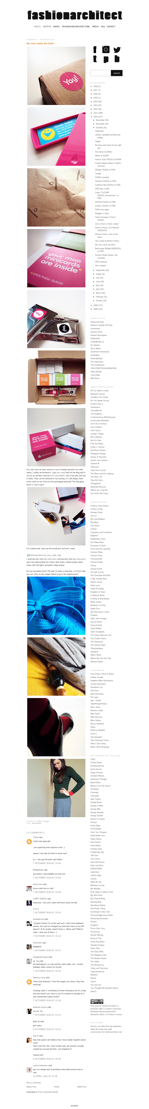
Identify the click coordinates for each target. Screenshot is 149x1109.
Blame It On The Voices (101, 786)
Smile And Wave (97, 942)
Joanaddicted (96, 410)
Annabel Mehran (97, 776)
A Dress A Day (97, 509)
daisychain (37, 884)
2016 (96, 94)
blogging (36, 823)
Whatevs (94, 975)
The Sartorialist (97, 362)
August (99, 274)
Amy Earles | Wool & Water (102, 674)
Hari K (35, 1036)
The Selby (95, 961)
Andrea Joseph (97, 677)
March (99, 293)
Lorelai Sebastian (40, 1065)
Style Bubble (96, 628)
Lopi (39, 821)
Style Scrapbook (97, 632)
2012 (96, 109)
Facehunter (95, 328)
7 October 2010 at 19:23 (47, 971)
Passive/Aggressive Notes (102, 915)
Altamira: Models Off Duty (101, 325)
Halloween (99, 131)
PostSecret (95, 932)
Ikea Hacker (96, 842)
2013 (96, 105)
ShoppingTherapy (40, 957)
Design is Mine (97, 806)
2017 (96, 90)
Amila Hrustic (96, 769)
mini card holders (57, 476)
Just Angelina (96, 414)
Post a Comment (33, 1083)
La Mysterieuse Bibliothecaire (103, 417)
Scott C (94, 734)
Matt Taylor (95, 714)
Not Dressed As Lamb (100, 612)
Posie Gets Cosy (98, 928)
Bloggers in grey (102, 213)
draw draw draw (97, 694)
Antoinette (37, 943)
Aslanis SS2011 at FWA (105, 206)
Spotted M (95, 463)
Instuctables (96, 845)
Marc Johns (95, 707)
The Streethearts (98, 365)
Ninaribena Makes (98, 905)
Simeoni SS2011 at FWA (105, 181)
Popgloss (94, 925)
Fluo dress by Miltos (103, 152)
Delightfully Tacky (98, 539)
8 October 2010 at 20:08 (47, 1059)
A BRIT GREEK (39, 899)
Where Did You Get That (101, 658)
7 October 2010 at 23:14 (47, 1015)
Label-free (95, 872)
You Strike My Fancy (99, 493)
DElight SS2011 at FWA (105, 170)
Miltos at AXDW (102, 156)
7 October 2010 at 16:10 (47, 912)
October (99, 128)
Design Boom (96, 802)
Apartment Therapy (99, 779)
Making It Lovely (97, 885)
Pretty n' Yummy (97, 447)
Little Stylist (96, 430)
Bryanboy (95, 522)
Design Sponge (97, 812)
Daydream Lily (97, 687)
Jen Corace (95, 859)
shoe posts (81, 559)
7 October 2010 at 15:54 (47, 878)
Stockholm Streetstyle (100, 352)
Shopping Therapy (98, 454)
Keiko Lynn (95, 585)
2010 (96, 117)
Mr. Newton (95, 345)
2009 (96, 305)
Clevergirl (94, 792)
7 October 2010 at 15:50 (47, 863)
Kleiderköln (95, 338)
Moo (28, 469)
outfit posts (52, 559)
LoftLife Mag (96, 875)
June (98, 281)
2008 (96, 309)
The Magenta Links (99, 955)
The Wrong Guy (97, 965)
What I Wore (96, 655)
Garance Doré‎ (96, 569)
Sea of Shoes (96, 622)
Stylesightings (96, 358)
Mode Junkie (96, 602)
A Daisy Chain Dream (100, 506)
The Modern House (99, 958)
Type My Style (97, 480)
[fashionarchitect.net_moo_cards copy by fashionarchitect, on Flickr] (44, 555)
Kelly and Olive (97, 865)
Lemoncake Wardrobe (100, 420)
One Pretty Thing (98, 908)
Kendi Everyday (97, 589)
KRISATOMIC (96, 869)
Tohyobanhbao (97, 648)
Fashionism (95, 407)
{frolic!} (93, 991)
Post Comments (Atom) (48, 1092)
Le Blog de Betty (98, 595)
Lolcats (94, 879)
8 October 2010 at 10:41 (47, 1029)
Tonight (98, 173)
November (100, 124)
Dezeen (94, 822)
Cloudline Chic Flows (99, 397)
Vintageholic (96, 483)
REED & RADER (98, 730)
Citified (93, 529)
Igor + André (96, 700)
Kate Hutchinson (97, 862)
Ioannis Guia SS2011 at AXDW (108, 159)
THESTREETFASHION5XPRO (104, 368)
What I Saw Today (98, 743)
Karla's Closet (96, 582)
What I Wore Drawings (100, 747)
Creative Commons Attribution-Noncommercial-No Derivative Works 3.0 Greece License (106, 1012)
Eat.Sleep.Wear (97, 542)
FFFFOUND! (96, 829)
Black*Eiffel (95, 782)
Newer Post (31, 1087)
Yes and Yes (96, 985)
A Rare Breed (96, 762)
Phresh (93, 922)
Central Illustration (98, 684)
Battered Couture (98, 394)
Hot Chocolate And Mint (100, 575)
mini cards (60, 472)
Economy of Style (98, 546)
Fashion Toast (96, 555)
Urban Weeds (96, 372)
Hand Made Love (98, 835)
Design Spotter (97, 816)
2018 (96, 86)
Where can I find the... (100, 490)
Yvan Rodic (95, 375)
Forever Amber (97, 562)
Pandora (94, 615)
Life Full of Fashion (99, 424)
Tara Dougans (96, 737)
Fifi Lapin (94, 697)
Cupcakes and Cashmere (101, 532)
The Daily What (97, 952)
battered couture (40, 1007)
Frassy (93, 565)
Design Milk (95, 809)
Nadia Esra (95, 608)
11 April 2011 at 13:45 (45, 1076)
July (98, 278)
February (100, 297)
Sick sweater (100, 265)
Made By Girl (96, 882)
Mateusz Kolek (97, 710)
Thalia (35, 837)
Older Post (81, 1087)
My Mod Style (96, 895)
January (99, 300)
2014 (96, 101)
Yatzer (93, 981)
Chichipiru (95, 789)
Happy (98, 141)
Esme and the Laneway (100, 549)
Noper (93, 727)
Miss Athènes (96, 437)
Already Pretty (97, 512)
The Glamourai (97, 642)
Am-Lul (93, 516)
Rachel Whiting (97, 935)
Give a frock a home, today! (107, 224)
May (98, 285)
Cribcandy (95, 796)
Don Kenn (95, 690)
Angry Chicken (97, 773)
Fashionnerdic (96, 559)
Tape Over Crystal (98, 470)
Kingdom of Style (98, 592)
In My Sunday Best (99, 579)
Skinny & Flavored (98, 457)
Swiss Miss (95, 948)
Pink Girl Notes (97, 444)
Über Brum (95, 378)
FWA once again (102, 209)
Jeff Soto (94, 855)
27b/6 (93, 759)
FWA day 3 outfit (102, 189)
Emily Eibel (95, 826)
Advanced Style (97, 322)
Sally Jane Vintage (98, 618)
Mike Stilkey (96, 720)
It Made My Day (97, 852)
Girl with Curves (97, 572)
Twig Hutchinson (97, 972)
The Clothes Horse (98, 638)
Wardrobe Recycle (98, 487)
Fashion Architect (109, 1006)
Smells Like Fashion (99, 460)
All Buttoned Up (97, 766)
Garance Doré (96, 332)
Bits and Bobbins (98, 519)
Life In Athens (96, 427)
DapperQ (94, 535)
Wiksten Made (97, 662)
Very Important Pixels (100, 740)
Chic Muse (95, 526)
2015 (96, 98)
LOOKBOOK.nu (97, 342)
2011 (96, 113)
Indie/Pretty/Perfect (99, 704)
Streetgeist (95, 355)
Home (56, 1087)
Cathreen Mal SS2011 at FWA (107, 185)
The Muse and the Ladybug (102, 473)
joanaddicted (38, 919)
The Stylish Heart (98, 645)
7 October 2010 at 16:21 (47, 950)
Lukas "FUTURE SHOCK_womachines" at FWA (106, 195)
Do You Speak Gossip (100, 400)
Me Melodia (95, 889)
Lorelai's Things (97, 434)
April (98, 289)
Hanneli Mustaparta (99, 335)
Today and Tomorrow (99, 968)
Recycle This (96, 938)
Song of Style (96, 625)
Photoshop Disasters (99, 918)
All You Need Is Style (100, 391)
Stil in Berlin (96, 348)
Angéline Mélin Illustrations (102, 681)
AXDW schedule (102, 177)
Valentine (94, 652)
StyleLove (95, 467)
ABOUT (37, 27)
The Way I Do (96, 477)
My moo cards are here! (105, 245)
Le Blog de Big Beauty (100, 599)
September (101, 270)
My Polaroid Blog (98, 898)
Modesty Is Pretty (98, 605)
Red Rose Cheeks (98, 450)
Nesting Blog (96, 902)
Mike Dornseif (96, 717)
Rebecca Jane (39, 977)
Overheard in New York (100, 912)
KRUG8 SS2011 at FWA (105, 202)
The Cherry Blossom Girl (101, 635)
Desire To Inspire (98, 819)
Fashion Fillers (97, 552)
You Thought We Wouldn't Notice (104, 988)
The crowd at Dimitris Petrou (107, 241)
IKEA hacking (101, 262)
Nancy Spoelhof (97, 724)
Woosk (93, 978)
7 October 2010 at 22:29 (47, 1000)
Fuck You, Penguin (99, 832)
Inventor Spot (96, 849)
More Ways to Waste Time (102, 892)
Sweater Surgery (97, 945)
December (100, 120)
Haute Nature (96, 839)
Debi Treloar (96, 799)
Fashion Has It (97, 404)
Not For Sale (96, 440)
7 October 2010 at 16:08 (47, 892)
